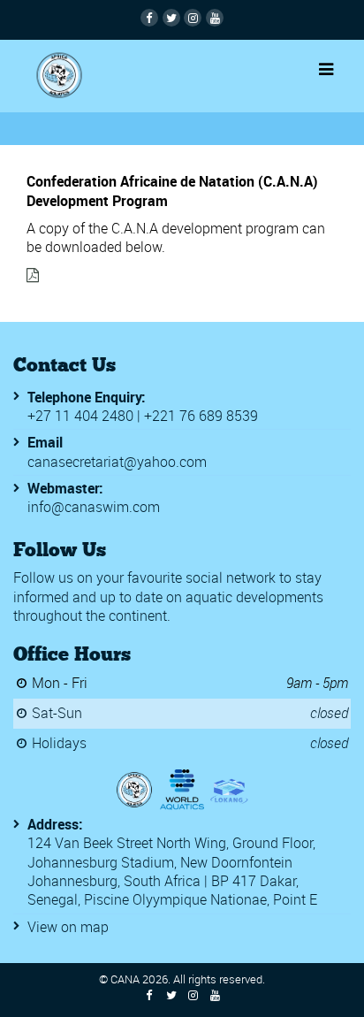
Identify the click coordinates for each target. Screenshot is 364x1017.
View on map (68, 927)
